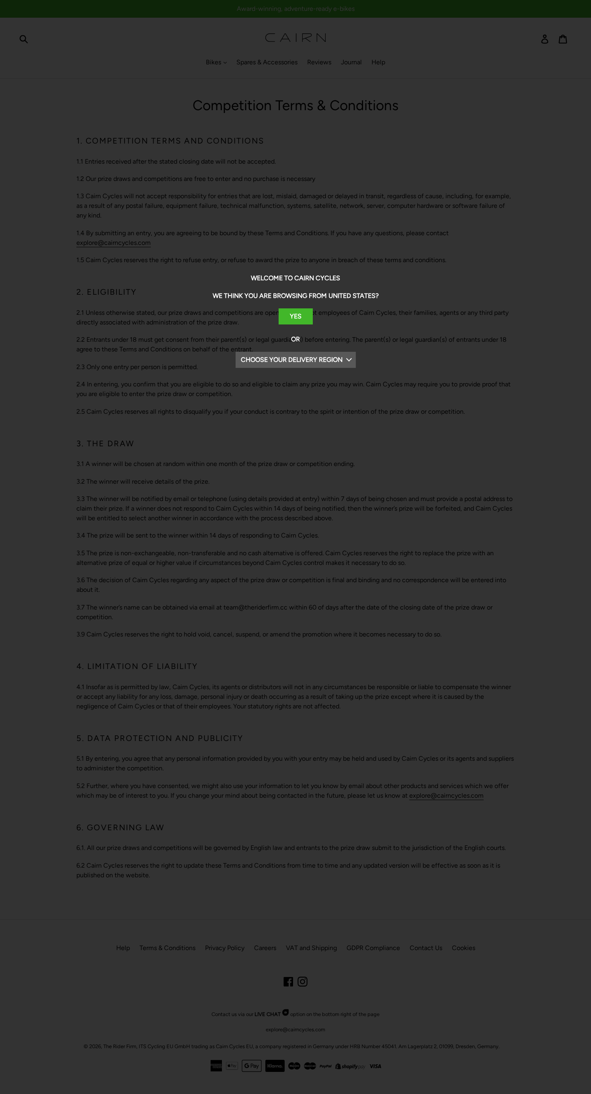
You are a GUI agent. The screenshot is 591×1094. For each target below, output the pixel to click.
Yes (296, 316)
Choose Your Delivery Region (292, 359)
